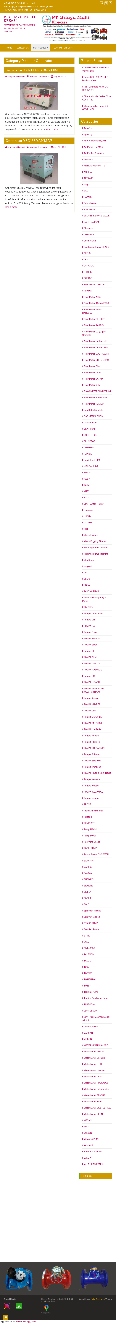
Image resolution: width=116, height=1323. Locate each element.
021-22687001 (18, 3)
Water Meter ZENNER (94, 1114)
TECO (86, 967)
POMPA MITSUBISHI (94, 723)
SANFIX (88, 867)
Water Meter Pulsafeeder (96, 1089)
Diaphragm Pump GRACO (96, 247)
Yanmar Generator (39, 76)
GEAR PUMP (90, 428)
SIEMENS (88, 885)
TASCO (87, 960)
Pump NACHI (90, 829)
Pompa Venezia (92, 779)
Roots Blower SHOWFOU (96, 854)
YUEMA (87, 1158)
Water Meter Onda (93, 1076)
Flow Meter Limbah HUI (95, 341)
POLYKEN (88, 607)
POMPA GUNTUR (92, 663)
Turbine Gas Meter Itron (96, 998)
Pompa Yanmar (91, 798)
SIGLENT (88, 892)
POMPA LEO (90, 710)
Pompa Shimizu (92, 754)
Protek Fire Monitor (93, 810)
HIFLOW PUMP (91, 466)
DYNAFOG (89, 265)
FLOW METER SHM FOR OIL (97, 391)
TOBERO (88, 973)
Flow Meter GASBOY (94, 325)
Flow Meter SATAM (93, 378)
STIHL (87, 935)
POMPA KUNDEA (92, 704)
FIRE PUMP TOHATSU (94, 284)
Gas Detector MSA (93, 410)
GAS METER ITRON (93, 416)
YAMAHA (88, 1145)
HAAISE (88, 453)
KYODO (87, 497)
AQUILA (88, 172)
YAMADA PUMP (91, 1139)
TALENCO (89, 954)
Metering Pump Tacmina (96, 554)
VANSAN (88, 1033)
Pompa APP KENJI (93, 613)
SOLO (86, 904)
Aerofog (88, 128)
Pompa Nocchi (91, 735)
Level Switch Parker (93, 504)
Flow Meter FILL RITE (94, 319)
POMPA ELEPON (92, 638)
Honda (87, 472)
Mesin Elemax (91, 535)
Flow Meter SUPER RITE (96, 397)
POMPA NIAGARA (93, 729)
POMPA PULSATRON (94, 748)
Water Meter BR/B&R (94, 1058)
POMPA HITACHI (92, 682)
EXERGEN (88, 278)
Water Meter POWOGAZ (96, 1083)
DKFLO (87, 253)
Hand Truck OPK (92, 460)
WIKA (86, 1126)
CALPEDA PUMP (92, 222)
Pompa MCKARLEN (93, 717)
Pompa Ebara (90, 632)
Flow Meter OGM (92, 366)
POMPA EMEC (91, 644)
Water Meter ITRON (93, 1064)
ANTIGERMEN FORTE (94, 165)
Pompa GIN (89, 651)
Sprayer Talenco (92, 917)
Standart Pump (91, 929)
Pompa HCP (90, 676)
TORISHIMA (90, 979)
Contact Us (23, 47)
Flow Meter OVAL (92, 372)
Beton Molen (90, 203)
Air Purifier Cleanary (94, 153)
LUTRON (88, 522)
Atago (87, 184)
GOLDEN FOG (90, 435)
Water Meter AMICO (94, 1051)
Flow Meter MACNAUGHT (96, 353)
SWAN (87, 942)
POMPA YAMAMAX (93, 792)
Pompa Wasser (91, 785)
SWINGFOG (89, 948)
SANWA (88, 873)
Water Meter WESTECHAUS (97, 1108)
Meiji (86, 529)
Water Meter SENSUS (94, 1095)
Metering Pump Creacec (96, 547)
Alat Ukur (88, 159)
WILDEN (88, 1133)
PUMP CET (89, 823)
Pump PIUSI (90, 835)
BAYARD (88, 197)
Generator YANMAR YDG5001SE (32, 70)
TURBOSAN (89, 1004)
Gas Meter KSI (91, 422)
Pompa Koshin (91, 698)
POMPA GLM (90, 657)
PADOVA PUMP (91, 591)
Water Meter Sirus (93, 1101)
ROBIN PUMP (90, 848)
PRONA (87, 804)
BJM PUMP (89, 209)
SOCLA (87, 898)
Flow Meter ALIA (92, 297)
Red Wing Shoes (92, 842)
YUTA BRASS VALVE (94, 1164)
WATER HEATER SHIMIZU (96, 1045)
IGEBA (87, 479)
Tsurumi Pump (91, 992)
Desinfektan (90, 240)
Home (9, 47)
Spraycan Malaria (92, 910)
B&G (86, 190)
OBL (86, 572)
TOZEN (87, 985)
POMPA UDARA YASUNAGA (97, 773)
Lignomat (88, 510)
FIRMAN (88, 290)
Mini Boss (89, 560)
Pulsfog (88, 817)
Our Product (39, 47)
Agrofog (88, 134)
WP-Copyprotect (29, 1321)
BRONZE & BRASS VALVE (97, 215)
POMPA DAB (90, 626)
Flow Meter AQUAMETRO (96, 303)
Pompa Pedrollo (92, 742)
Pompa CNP (90, 619)
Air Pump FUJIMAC (93, 147)
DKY (86, 259)
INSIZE (87, 485)
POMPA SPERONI (92, 760)
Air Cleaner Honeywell (95, 140)
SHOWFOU (89, 879)
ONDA (87, 585)
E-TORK (88, 272)
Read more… (53, 129)
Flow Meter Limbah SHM (96, 347)
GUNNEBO (89, 447)
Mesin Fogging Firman (95, 541)
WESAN (88, 1120)
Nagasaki (88, 566)
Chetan (18, 1321)
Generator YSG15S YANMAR (29, 141)
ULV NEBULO (90, 1010)
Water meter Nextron (94, 1070)
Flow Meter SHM (92, 385)
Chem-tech (89, 228)
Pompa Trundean (92, 767)
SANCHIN (88, 860)
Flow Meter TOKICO (94, 403)
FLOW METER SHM (62, 47)
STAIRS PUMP (91, 923)
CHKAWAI (89, 234)
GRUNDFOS (89, 441)
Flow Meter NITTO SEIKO (96, 360)
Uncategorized (91, 1026)
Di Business (99, 1299)
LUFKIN (87, 516)
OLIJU (87, 579)
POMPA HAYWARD (93, 669)
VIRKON (88, 1039)
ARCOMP (88, 178)
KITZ (86, 491)
